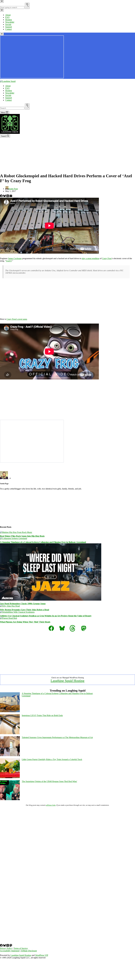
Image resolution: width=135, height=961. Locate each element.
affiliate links (51, 805)
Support (8, 98)
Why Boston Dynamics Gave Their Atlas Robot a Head (24, 610)
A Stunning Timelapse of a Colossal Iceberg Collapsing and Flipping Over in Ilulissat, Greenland (43, 542)
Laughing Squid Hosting (67, 681)
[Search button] (27, 106)
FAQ (7, 88)
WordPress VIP (41, 955)
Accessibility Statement (9, 951)
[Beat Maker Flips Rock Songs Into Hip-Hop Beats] (16, 532)
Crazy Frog (107, 258)
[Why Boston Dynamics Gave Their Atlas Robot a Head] (10, 606)
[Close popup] (2, 34)
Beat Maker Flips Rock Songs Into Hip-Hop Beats (22, 536)
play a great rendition (90, 258)
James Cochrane (15, 258)
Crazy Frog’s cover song (16, 319)
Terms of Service (21, 948)
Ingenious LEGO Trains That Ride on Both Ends (42, 715)
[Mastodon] (10, 946)
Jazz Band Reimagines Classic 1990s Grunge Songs (23, 603)
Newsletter (9, 93)
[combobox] (12, 108)
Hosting (8, 90)
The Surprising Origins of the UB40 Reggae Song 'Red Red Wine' (49, 781)
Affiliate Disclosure (29, 951)
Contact (8, 100)
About (8, 86)
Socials (8, 95)
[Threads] (7, 196)
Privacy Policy (6, 948)
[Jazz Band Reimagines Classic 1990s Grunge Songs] (50, 600)
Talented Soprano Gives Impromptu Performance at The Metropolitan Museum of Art (57, 737)
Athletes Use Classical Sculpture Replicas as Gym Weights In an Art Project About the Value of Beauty (45, 616)
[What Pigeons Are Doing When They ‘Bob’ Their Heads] (8, 618)
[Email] (10, 196)
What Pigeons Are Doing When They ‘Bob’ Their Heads (25, 622)
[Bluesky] (4, 196)
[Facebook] (1, 196)
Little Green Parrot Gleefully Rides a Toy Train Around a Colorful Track (52, 759)
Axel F (9, 261)
